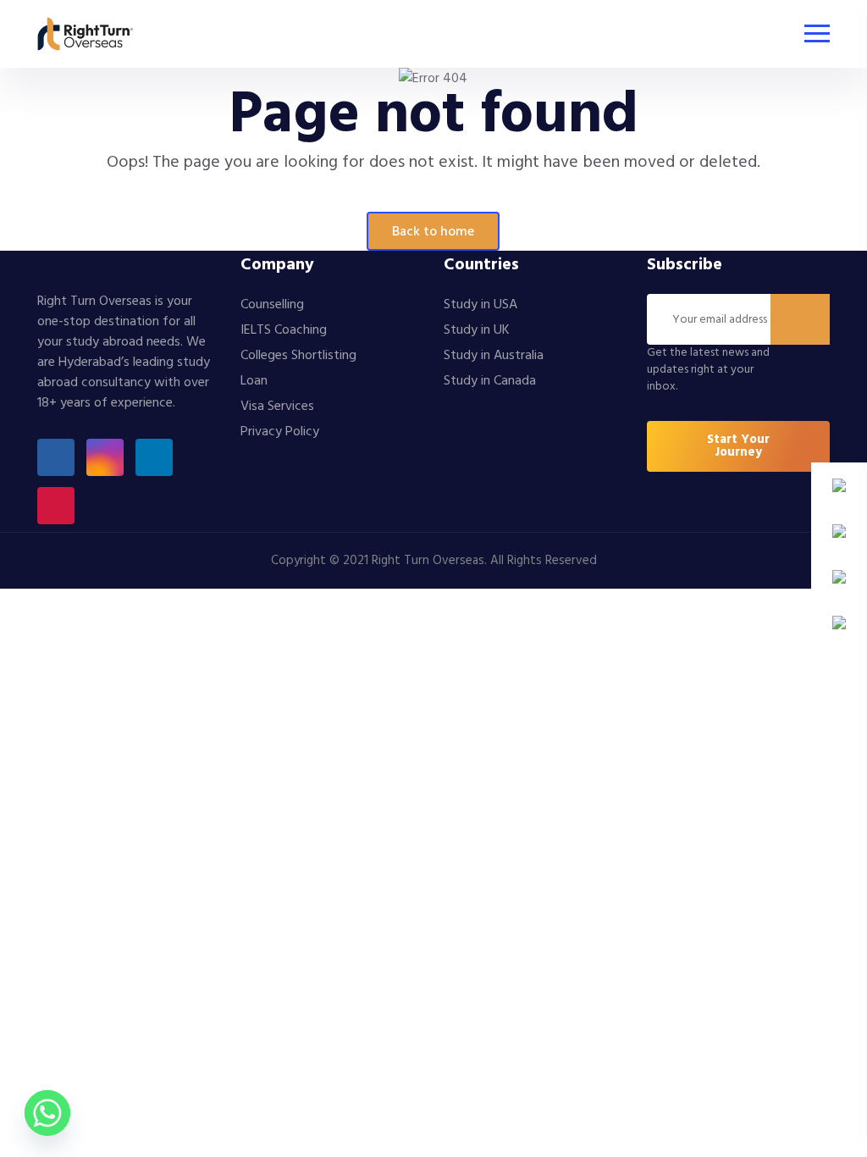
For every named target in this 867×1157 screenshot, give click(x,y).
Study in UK (477, 330)
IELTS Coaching (283, 330)
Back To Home (433, 232)
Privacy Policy (279, 432)
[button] (738, 446)
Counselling (272, 305)
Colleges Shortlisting (298, 356)
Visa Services (277, 407)
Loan (254, 381)
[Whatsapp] (47, 1113)
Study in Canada (490, 381)
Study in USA (480, 305)
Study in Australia (494, 356)
